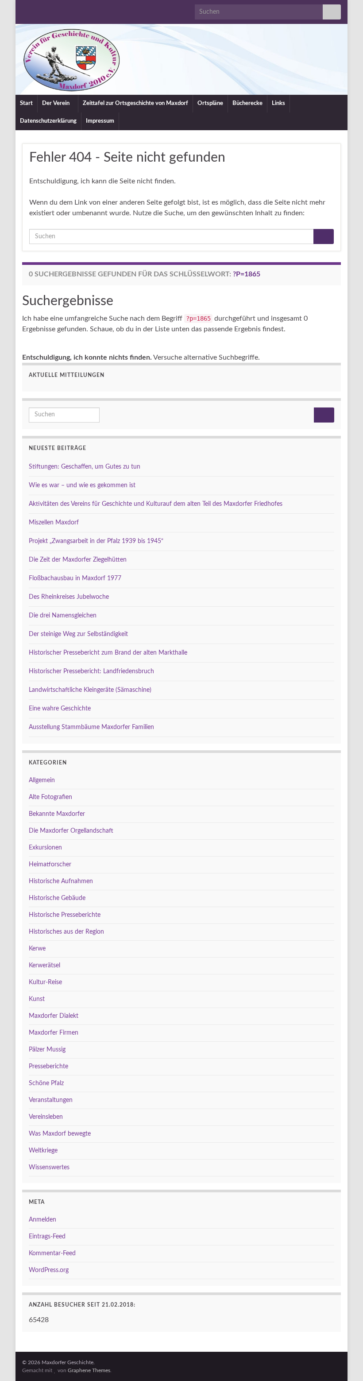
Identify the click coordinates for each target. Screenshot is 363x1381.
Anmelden (42, 1220)
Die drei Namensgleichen (63, 616)
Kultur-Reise (45, 982)
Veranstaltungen (51, 1100)
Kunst (37, 999)
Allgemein (42, 780)
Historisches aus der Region (66, 932)
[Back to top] (343, 1361)
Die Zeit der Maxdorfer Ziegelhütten (78, 560)
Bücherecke (247, 103)
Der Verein (56, 103)
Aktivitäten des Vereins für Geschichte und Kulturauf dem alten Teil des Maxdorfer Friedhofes (155, 504)
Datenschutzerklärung (48, 121)
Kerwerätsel (44, 965)
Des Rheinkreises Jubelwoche (69, 597)
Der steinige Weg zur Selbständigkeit (78, 634)
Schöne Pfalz (46, 1083)
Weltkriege (43, 1151)
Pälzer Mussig (47, 1050)
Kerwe (37, 949)
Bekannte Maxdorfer (57, 814)
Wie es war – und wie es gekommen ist (82, 485)
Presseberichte (48, 1066)
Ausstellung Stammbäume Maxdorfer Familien (91, 727)
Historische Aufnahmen (61, 881)
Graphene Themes (89, 1370)
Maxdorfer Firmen (53, 1033)
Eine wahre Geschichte (60, 709)
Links (278, 103)
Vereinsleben (46, 1117)
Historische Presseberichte (64, 915)
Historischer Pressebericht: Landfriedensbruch (91, 671)
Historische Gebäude (57, 898)
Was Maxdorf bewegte (60, 1134)
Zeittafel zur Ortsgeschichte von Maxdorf (135, 103)
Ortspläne (210, 103)
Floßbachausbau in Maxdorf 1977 (75, 578)
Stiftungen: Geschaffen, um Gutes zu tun (84, 467)
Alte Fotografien (50, 797)
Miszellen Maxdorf (54, 523)
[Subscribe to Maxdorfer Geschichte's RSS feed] (26, 9)
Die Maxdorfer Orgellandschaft (71, 831)
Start (26, 103)
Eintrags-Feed (47, 1237)
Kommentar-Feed (52, 1253)
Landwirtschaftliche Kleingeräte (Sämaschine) (90, 690)
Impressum (100, 121)
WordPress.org (49, 1270)
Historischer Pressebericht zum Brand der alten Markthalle (108, 653)
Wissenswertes (49, 1167)
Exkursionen (45, 848)
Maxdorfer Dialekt (53, 1016)
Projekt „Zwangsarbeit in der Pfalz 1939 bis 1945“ (96, 541)
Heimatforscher (50, 864)
